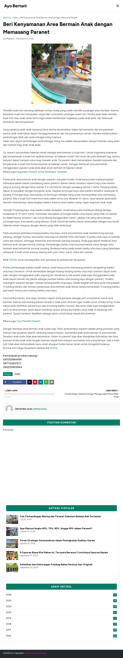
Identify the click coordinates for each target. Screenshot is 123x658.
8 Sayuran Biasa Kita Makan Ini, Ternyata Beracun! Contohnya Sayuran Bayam (64, 552)
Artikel (15, 18)
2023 (61, 612)
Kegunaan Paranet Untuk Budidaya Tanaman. (41, 171)
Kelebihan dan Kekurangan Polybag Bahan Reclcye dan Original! (56, 564)
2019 (61, 618)
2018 (61, 624)
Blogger (43, 653)
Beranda (6, 18)
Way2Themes (32, 653)
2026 (61, 594)
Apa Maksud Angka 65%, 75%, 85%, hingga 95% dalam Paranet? (56, 528)
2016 (61, 635)
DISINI (13, 259)
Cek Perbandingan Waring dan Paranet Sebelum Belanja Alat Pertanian (60, 516)
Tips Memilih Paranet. (28, 321)
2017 (61, 630)
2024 (61, 606)
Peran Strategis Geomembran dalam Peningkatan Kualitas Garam (57, 540)
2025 (61, 600)
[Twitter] (29, 382)
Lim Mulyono (8, 39)
